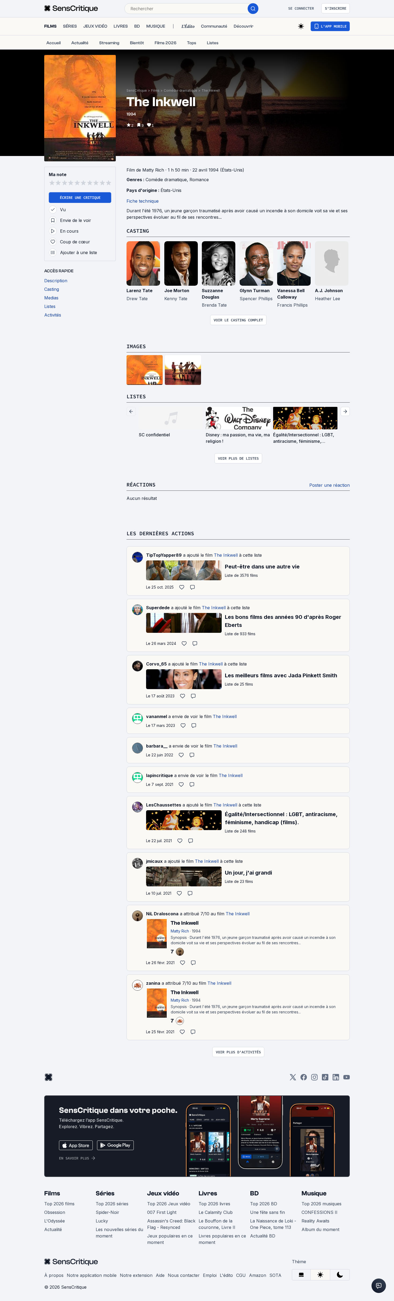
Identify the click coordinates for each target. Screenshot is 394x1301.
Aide (160, 1275)
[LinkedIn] (336, 1079)
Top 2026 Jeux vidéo (168, 1203)
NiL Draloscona (162, 913)
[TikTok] (325, 1079)
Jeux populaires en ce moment (170, 1239)
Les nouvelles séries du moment (119, 1233)
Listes (136, 396)
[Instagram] (314, 1079)
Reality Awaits (315, 1221)
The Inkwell (211, 90)
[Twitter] (293, 1079)
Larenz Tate (140, 290)
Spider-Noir (107, 1212)
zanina (153, 983)
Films (155, 90)
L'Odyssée (54, 1221)
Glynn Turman (255, 290)
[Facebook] (303, 1079)
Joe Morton (176, 290)
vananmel (156, 716)
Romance (199, 179)
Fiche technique (143, 201)
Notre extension (136, 1275)
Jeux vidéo (163, 1193)
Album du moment (320, 1229)
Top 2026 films (59, 1203)
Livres (208, 1193)
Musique (314, 1193)
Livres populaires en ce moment (222, 1239)
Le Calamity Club (216, 1212)
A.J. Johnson (329, 290)
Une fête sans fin (267, 1212)
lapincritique (159, 775)
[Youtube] (346, 1079)
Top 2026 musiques (321, 1203)
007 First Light (161, 1212)
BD (254, 1193)
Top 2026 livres (214, 1203)
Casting (138, 230)
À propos (54, 1275)
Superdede (158, 607)
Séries (105, 1193)
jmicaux (154, 861)
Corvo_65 (156, 664)
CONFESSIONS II (319, 1212)
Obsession (54, 1212)
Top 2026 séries (112, 1203)
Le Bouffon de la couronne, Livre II (217, 1224)
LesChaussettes (163, 805)
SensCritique (137, 90)
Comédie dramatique (180, 90)
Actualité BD (262, 1236)
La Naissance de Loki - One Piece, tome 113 (273, 1224)
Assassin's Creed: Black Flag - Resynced (171, 1224)
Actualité (53, 1229)
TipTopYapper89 (164, 555)
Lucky (102, 1221)
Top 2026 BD (263, 1203)
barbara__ (157, 746)
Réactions (141, 484)
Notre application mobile (92, 1275)
